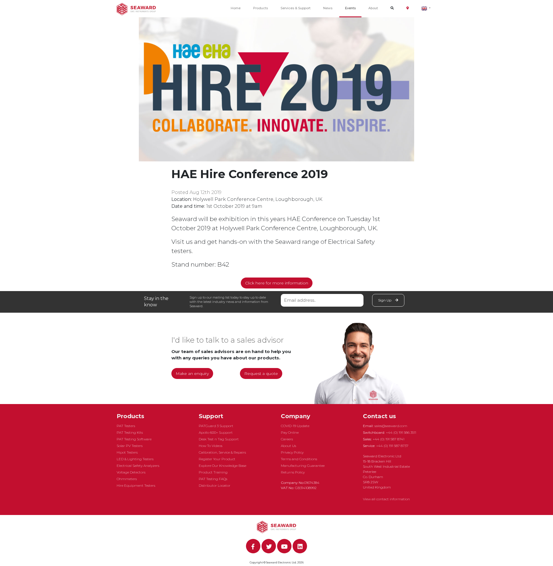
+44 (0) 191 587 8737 (392, 446)
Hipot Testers (127, 452)
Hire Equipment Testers (136, 485)
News (327, 8)
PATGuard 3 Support (216, 426)
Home (235, 8)
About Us (288, 446)
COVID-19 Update (295, 426)
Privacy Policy (292, 452)
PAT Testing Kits (130, 432)
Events (350, 8)
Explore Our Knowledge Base (222, 465)
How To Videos (210, 446)
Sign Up (385, 300)
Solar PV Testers (130, 446)
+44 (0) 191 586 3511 (401, 432)
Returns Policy (293, 472)
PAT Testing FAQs (213, 479)
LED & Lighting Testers (135, 459)
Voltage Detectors (131, 472)
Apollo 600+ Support (216, 432)
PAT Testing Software (134, 439)
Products (260, 8)
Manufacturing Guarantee (303, 465)
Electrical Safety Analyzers (138, 465)
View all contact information (386, 499)
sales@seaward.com (390, 426)
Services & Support (295, 8)
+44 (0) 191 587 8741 (388, 439)
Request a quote (261, 373)
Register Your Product (217, 459)
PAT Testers (126, 426)
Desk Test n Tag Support (219, 439)
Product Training (213, 472)
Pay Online (290, 432)
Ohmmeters (127, 479)
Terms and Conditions (299, 459)
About (373, 8)
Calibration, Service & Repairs (222, 452)
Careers (287, 439)
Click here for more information (276, 283)
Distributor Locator (214, 485)
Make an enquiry (192, 373)
